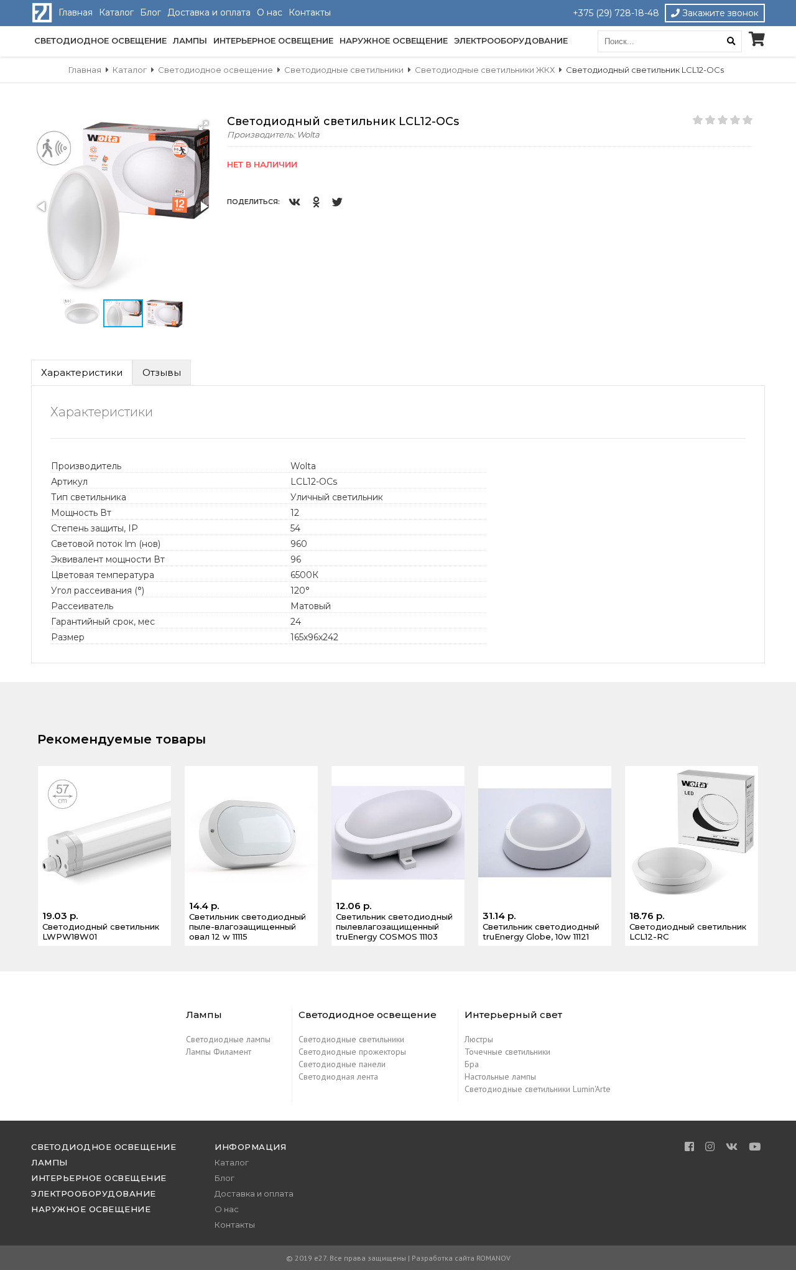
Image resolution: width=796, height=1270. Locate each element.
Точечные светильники (507, 1051)
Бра (472, 1064)
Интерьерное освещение (273, 40)
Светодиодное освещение (100, 40)
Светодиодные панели (342, 1064)
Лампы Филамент (218, 1051)
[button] (203, 126)
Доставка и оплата (209, 12)
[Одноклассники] (316, 201)
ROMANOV (493, 1258)
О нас (269, 12)
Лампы (190, 40)
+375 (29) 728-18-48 (616, 13)
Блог (150, 12)
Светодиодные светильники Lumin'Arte (538, 1089)
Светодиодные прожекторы (352, 1051)
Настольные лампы (500, 1076)
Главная (75, 12)
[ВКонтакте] (294, 201)
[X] (337, 201)
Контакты (310, 12)
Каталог (116, 12)
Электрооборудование (511, 40)
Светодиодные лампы (228, 1039)
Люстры (479, 1039)
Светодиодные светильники (351, 1039)
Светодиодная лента (338, 1076)
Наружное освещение (394, 40)
